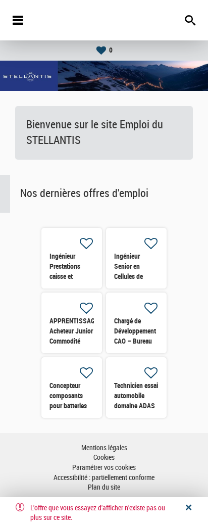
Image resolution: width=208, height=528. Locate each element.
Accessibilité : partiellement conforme (104, 477)
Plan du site (104, 487)
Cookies (104, 457)
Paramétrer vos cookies (104, 467)
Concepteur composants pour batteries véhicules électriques (68, 405)
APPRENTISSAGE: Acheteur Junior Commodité (74, 331)
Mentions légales (104, 448)
